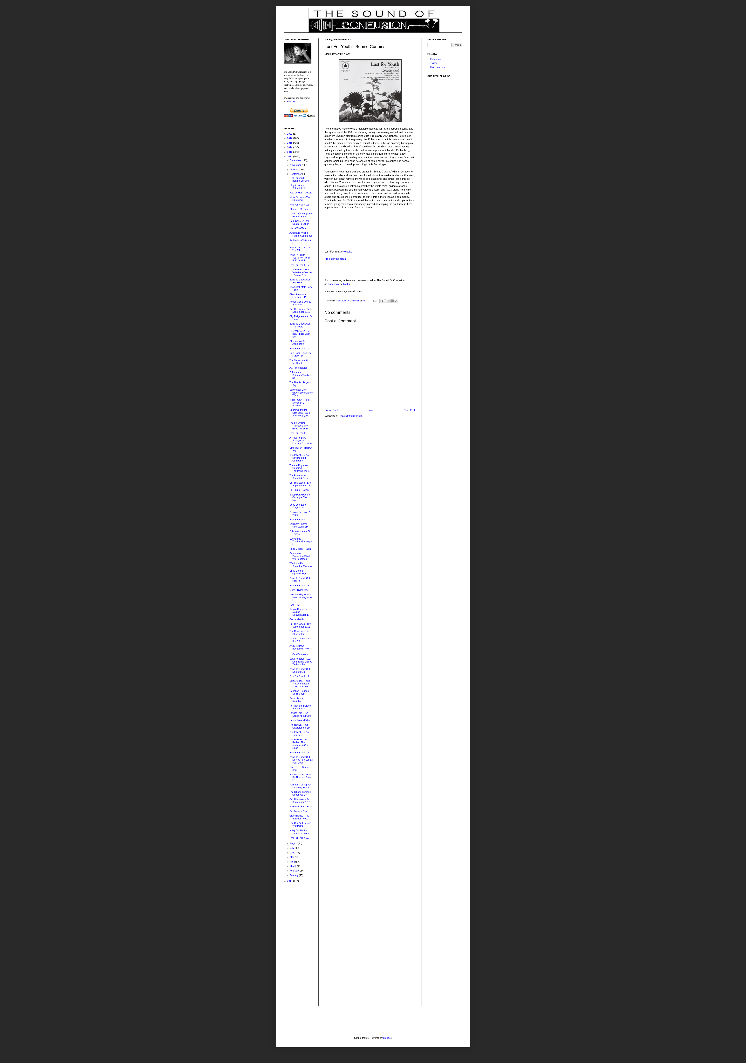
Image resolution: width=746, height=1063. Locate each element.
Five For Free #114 (299, 519)
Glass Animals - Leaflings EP (297, 296)
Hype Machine (438, 67)
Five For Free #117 (299, 265)
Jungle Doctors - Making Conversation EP (299, 612)
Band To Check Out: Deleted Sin (299, 670)
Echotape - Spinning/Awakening (300, 375)
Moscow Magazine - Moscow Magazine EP (300, 597)
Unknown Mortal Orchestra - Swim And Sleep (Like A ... (300, 414)
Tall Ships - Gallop (299, 490)
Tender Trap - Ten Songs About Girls (300, 714)
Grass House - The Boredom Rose (299, 817)
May (292, 857)
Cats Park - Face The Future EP (300, 354)
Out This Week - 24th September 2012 (300, 310)
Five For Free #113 (299, 585)
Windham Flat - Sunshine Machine (300, 565)
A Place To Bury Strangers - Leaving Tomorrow (300, 440)
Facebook (333, 284)
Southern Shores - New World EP (299, 525)
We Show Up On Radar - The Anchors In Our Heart (298, 743)
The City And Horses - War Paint (300, 824)
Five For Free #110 (299, 838)
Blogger (387, 1038)
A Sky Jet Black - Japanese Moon (299, 832)
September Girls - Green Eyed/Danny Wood (301, 392)
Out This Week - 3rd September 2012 (299, 801)
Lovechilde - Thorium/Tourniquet (300, 541)
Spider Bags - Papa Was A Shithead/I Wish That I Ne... (299, 684)
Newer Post (331, 410)
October (294, 169)
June (293, 852)
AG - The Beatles (298, 368)
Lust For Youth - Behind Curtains (299, 179)
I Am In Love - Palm (299, 720)
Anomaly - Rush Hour (300, 806)
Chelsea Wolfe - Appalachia (297, 342)
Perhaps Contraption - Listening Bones (301, 786)
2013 (290, 152)
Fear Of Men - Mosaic (300, 192)
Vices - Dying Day (298, 590)
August (294, 843)
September (296, 174)
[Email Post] (374, 300)
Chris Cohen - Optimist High (298, 572)
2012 (290, 156)
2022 (290, 133)
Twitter (346, 284)
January (294, 875)
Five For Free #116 (299, 348)
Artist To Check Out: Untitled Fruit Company (299, 458)
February (295, 870)
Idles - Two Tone (298, 228)
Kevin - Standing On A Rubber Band (300, 215)
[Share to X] (389, 301)
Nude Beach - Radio (300, 549)
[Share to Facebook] (392, 301)
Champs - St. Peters (299, 209)
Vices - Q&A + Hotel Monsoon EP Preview (299, 403)
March (293, 866)
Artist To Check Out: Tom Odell (299, 733)
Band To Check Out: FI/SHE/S (299, 281)
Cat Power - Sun (298, 811)
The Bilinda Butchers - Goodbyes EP (301, 793)
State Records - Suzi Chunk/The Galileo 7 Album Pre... (300, 661)
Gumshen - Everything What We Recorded (299, 556)
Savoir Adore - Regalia (296, 700)
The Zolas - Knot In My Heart (299, 362)
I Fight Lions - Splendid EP (297, 187)
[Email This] (381, 301)
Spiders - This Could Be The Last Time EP (300, 777)
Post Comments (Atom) (351, 415)
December (296, 160)
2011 (290, 881)
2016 (290, 138)
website (347, 251)
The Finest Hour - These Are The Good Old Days (299, 426)
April (292, 861)
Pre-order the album (335, 258)
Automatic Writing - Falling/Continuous (300, 234)
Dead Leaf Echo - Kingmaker (298, 506)
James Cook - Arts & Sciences (300, 303)
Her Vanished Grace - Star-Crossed (300, 707)
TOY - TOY (295, 604)
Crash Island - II (297, 619)
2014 (290, 147)
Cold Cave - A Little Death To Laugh (299, 222)
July (292, 848)
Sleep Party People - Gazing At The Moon (300, 497)
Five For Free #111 (299, 752)
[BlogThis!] (385, 301)
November (296, 165)
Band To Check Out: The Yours (299, 325)
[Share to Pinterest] (396, 301)
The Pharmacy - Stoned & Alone (299, 477)
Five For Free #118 (299, 204)
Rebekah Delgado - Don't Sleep (299, 692)
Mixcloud (291, 100)
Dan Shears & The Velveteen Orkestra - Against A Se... (300, 272)
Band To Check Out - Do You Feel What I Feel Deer (301, 760)
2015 (290, 143)
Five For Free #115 (299, 433)
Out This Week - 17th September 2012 (300, 484)
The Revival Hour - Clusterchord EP (299, 726)
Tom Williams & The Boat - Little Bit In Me (299, 334)
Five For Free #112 (299, 676)
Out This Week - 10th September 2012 (300, 625)
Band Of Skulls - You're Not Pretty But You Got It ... (299, 258)
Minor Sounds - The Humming (299, 198)
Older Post (409, 410)
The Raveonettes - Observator (299, 632)
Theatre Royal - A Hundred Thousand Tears (299, 468)
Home (371, 410)
